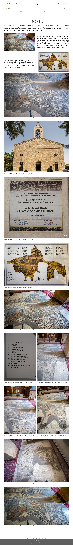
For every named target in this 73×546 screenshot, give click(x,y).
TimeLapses (57, 3)
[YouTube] (33, 539)
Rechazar (36, 542)
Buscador (63, 8)
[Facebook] (27, 539)
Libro (68, 8)
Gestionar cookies (43, 542)
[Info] (40, 538)
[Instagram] (30, 539)
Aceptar (29, 542)
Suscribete (15, 3)
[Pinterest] (36, 539)
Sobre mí (64, 3)
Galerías (9, 3)
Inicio (4, 3)
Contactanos (6, 8)
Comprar (31, 117)
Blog (69, 3)
